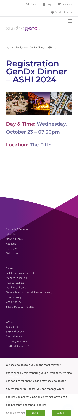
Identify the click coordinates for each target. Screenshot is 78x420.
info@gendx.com (17, 341)
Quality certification (16, 288)
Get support (12, 253)
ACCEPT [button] (61, 413)
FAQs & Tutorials (15, 283)
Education (11, 234)
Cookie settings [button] (15, 413)
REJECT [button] (35, 413)
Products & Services (17, 229)
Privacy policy (13, 297)
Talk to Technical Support (20, 273)
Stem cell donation (16, 278)
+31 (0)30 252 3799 (19, 346)
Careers (10, 268)
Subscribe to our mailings (20, 307)
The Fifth (41, 145)
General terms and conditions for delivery (29, 292)
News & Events (14, 239)
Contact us (12, 249)
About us (11, 244)
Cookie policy (13, 302)
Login (50, 4)
